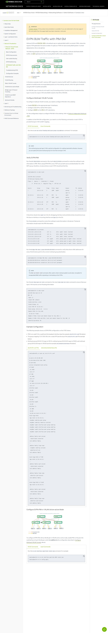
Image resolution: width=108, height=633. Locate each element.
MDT (34, 54)
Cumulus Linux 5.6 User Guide (11, 20)
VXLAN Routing (9, 80)
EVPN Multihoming (11, 61)
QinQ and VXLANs (9, 100)
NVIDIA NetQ (47, 6)
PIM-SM (39, 43)
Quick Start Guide (9, 27)
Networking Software (55, 12)
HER (44, 43)
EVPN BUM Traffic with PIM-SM (13, 66)
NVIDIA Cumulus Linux (33, 6)
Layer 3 (6, 103)
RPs (43, 110)
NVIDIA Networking (41, 12)
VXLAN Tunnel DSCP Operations (10, 95)
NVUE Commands (33, 126)
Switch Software (69, 12)
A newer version (33, 29)
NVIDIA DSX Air (57, 6)
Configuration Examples (12, 73)
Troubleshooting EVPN (12, 70)
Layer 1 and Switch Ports (10, 37)
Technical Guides (98, 6)
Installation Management (10, 30)
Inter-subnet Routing (11, 58)
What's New (7, 24)
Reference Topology (9, 110)
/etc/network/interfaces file (49, 348)
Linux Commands (45, 126)
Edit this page (96, 19)
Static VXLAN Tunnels (10, 83)
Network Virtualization (10, 43)
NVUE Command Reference (11, 118)
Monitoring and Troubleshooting (12, 106)
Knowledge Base (84, 6)
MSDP (35, 110)
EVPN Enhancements (11, 55)
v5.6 (18, 12)
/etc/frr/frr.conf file (33, 348)
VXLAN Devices (9, 76)
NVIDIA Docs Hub (28, 12)
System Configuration (10, 33)
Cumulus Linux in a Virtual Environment (11, 114)
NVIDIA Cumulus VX (71, 6)
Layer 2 (6, 40)
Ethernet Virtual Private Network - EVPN (12, 47)
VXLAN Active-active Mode (12, 86)
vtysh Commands (45, 547)
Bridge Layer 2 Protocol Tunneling (11, 90)
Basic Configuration (11, 52)
